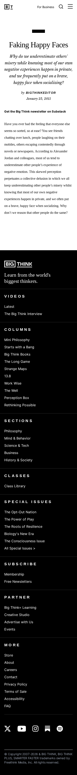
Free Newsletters (18, 581)
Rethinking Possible (20, 405)
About (9, 662)
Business (11, 453)
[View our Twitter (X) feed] (7, 729)
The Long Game (17, 361)
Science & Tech (16, 445)
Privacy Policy (15, 684)
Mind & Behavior (17, 438)
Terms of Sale (15, 691)
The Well (11, 390)
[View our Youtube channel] (21, 729)
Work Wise (12, 383)
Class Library (14, 486)
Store (8, 655)
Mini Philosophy (17, 340)
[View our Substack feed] (47, 729)
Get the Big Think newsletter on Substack (35, 111)
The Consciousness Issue (24, 541)
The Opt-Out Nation (20, 512)
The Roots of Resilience (23, 526)
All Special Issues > (20, 548)
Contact (10, 677)
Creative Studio (17, 615)
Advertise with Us (18, 622)
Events (9, 629)
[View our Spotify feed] (60, 729)
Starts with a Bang (19, 347)
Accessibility (14, 699)
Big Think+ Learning (20, 607)
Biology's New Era (19, 534)
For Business (45, 7)
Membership (14, 574)
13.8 (7, 376)
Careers (10, 670)
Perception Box (16, 398)
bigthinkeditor (41, 92)
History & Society (18, 460)
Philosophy (13, 431)
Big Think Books (17, 354)
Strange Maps (15, 369)
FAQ (7, 706)
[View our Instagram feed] (35, 729)
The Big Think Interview (23, 314)
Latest (9, 306)
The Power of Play (19, 519)
